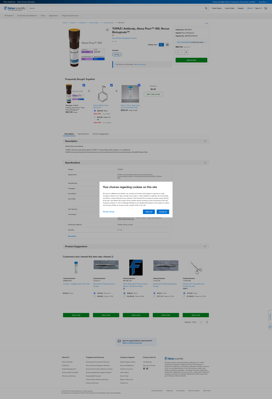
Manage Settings (108, 212)
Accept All (162, 212)
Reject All (149, 212)
